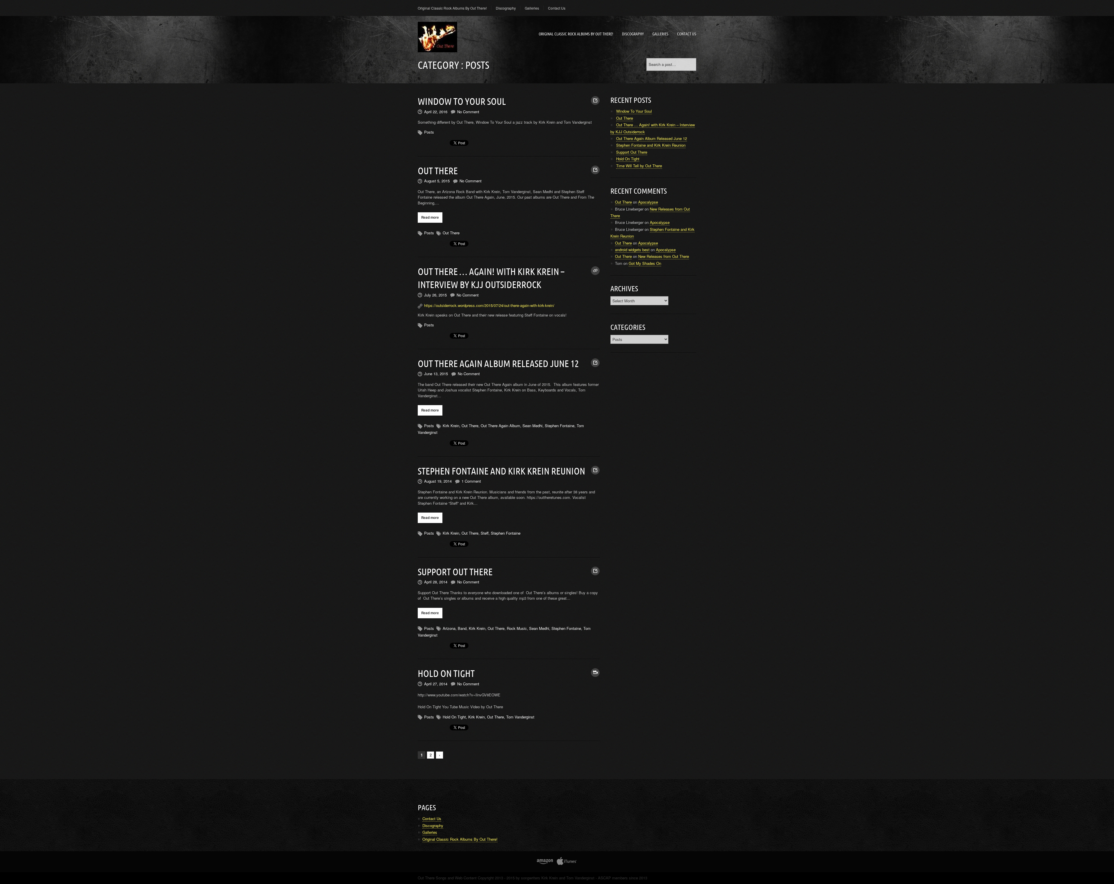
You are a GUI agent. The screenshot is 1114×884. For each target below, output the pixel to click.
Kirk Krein (451, 425)
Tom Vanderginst (520, 717)
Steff (485, 533)
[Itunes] (567, 863)
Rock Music (517, 628)
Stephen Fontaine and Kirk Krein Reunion (501, 471)
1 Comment (471, 481)
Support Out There (455, 572)
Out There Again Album (500, 425)
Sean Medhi (532, 425)
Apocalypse (648, 202)
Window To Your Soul (462, 101)
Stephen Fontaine (559, 425)
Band (462, 628)
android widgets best (632, 249)
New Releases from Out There (663, 256)
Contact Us (556, 8)
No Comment (468, 111)
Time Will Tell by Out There (639, 165)
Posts (429, 132)
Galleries (532, 8)
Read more (430, 217)
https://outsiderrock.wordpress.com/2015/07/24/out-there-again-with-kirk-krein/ (489, 305)
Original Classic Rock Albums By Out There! (452, 8)
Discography (506, 8)
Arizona (449, 628)
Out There (438, 171)
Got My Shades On (645, 263)
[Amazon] (545, 863)
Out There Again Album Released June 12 (498, 363)
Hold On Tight (446, 673)
